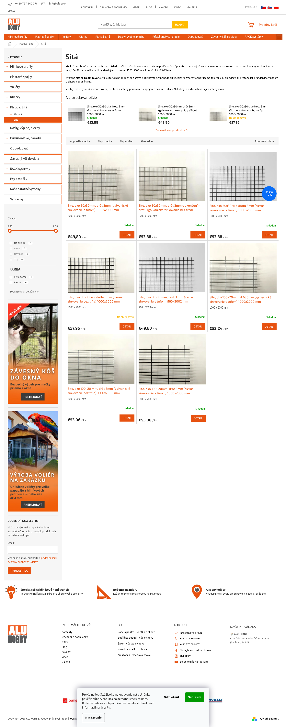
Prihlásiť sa (19, 570)
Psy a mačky (18, 179)
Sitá (16, 120)
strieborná (23, 277)
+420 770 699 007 (190, 644)
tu (108, 707)
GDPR (136, 7)
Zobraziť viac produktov (170, 130)
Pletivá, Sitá (18, 107)
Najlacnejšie (105, 141)
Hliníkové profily (21, 66)
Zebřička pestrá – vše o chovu (135, 638)
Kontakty (87, 7)
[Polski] (276, 7)
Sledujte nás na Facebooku (196, 650)
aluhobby (185, 656)
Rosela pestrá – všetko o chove (136, 632)
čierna (20, 282)
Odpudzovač (19, 148)
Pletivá (18, 114)
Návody (163, 7)
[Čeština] (263, 7)
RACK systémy (20, 169)
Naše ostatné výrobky (25, 189)
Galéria (192, 7)
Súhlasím (194, 697)
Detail (127, 235)
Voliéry (15, 87)
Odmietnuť (171, 697)
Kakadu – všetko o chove (132, 649)
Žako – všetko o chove (131, 644)
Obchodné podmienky (113, 7)
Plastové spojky (21, 77)
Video (177, 7)
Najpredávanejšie (80, 141)
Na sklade (22, 243)
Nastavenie (93, 717)
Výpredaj (16, 199)
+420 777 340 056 (190, 639)
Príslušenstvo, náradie (25, 138)
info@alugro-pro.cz (191, 633)
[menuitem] (17, 37)
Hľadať (180, 24)
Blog (149, 7)
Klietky (15, 97)
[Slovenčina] (270, 7)
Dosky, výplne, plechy (25, 128)
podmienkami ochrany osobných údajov (32, 560)
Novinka (21, 254)
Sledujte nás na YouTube (194, 662)
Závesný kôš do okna (24, 158)
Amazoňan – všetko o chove (134, 655)
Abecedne (147, 141)
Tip (18, 260)
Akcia (19, 248)
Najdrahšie (126, 141)
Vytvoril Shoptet (269, 719)
